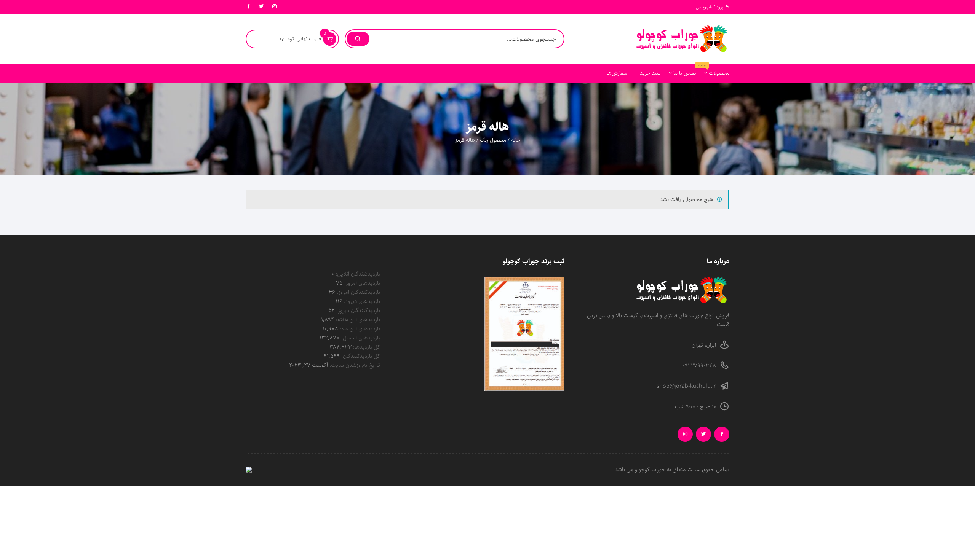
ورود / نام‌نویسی (710, 7)
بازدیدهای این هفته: (357, 319)
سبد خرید (650, 73)
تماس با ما (684, 73)
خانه (515, 140)
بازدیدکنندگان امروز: (357, 292)
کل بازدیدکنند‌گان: (360, 356)
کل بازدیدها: (366, 346)
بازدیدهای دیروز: (361, 301)
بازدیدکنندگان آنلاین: (357, 273)
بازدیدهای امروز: (361, 283)
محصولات (716, 70)
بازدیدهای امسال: (360, 337)
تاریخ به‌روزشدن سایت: (354, 365)
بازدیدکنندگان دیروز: (357, 310)
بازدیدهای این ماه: (359, 328)
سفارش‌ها (617, 73)
